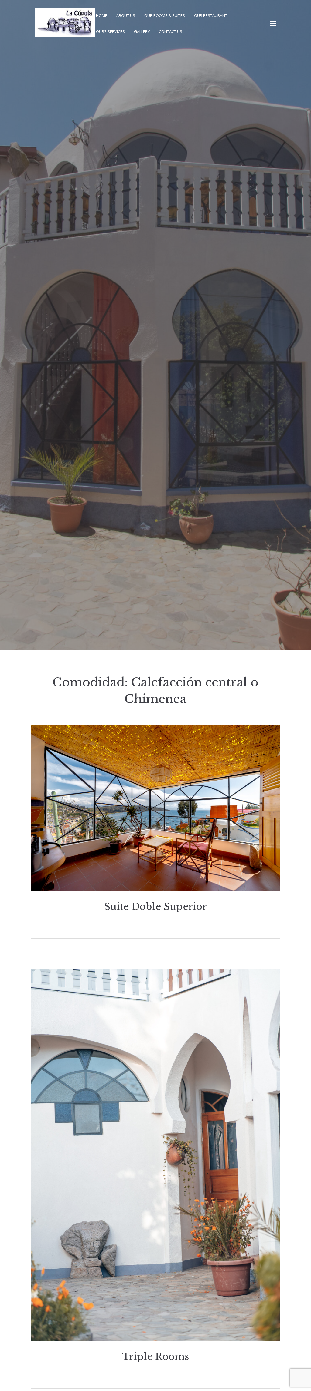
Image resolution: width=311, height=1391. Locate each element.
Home (101, 15)
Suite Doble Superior (155, 906)
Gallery (142, 31)
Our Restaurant (210, 15)
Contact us (170, 31)
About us (125, 15)
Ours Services (110, 31)
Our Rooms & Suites (164, 15)
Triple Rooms (155, 1356)
